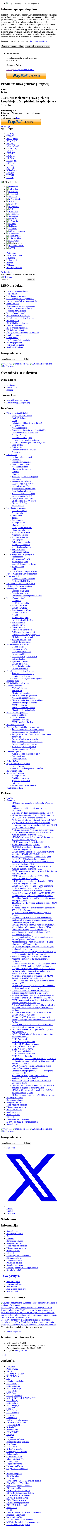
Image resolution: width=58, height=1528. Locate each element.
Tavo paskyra (10, 1276)
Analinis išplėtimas (20, 435)
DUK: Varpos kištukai (21, 1051)
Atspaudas (10, 1117)
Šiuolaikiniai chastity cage (23, 673)
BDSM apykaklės (19, 605)
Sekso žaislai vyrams (21, 464)
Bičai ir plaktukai (19, 715)
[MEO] (6, 277)
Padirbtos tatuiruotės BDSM (24, 785)
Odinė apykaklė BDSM (16, 1451)
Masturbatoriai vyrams (21, 469)
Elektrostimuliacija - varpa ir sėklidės (27, 700)
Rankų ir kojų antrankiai (22, 630)
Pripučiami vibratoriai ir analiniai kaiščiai (29, 430)
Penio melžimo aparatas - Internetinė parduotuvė (32, 895)
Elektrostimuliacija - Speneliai (24, 703)
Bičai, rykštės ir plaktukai (17, 328)
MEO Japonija (12, 1413)
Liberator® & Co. (19, 503)
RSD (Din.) (11, 170)
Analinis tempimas (14, 1473)
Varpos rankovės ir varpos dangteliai (21, 301)
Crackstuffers (17, 445)
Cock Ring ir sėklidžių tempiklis (20, 298)
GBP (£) (10, 158)
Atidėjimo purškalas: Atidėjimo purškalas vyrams (33, 830)
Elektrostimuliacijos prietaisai (24, 695)
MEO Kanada (12, 1410)
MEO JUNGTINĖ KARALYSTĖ (21, 1398)
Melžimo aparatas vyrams (17, 1420)
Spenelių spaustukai (20, 591)
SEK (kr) (10, 173)
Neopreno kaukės (19, 649)
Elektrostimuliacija (14, 325)
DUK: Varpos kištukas (16, 1500)
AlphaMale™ (12, 1430)
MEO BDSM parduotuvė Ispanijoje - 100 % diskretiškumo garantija (31, 848)
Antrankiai (16, 600)
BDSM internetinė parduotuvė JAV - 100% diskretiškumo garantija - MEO (30, 877)
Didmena (10, 265)
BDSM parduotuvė (14, 1097)
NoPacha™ (11, 1427)
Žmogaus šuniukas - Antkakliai (25, 739)
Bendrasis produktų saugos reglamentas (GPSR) (32, 813)
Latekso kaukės (18, 659)
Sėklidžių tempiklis (20, 561)
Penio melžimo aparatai (22, 457)
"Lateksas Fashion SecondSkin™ (26, 754)
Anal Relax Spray (19, 510)
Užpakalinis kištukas (15, 1439)
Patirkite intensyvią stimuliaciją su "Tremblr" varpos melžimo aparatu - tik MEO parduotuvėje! (34, 952)
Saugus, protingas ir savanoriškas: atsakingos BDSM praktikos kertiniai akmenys (34, 826)
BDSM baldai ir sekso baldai (18, 323)
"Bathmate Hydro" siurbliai (23, 578)
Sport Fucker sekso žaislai (23, 491)
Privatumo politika (14, 1109)
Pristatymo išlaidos (14, 1260)
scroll (3, 1355)
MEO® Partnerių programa (18, 1524)
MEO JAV (11, 1408)
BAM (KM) (11, 141)
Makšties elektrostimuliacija (23, 710)
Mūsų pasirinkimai (14, 255)
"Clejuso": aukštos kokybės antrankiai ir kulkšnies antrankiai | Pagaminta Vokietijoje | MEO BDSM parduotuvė (33, 1007)
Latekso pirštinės (19, 756)
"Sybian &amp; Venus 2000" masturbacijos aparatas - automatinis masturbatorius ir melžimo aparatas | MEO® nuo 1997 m (34, 1061)
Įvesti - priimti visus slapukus (37, 46)
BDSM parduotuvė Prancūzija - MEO (28, 842)
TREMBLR (11, 1447)
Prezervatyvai (17, 520)
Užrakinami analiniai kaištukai (25, 433)
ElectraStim (17, 690)
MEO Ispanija (12, 1393)
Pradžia (9, 798)
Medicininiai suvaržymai (22, 637)
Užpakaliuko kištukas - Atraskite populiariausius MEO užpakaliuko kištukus (32, 938)
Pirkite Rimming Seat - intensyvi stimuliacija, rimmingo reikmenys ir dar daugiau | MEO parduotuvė (31, 958)
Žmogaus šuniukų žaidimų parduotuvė (22, 333)
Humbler (15, 615)
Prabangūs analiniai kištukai (24, 450)
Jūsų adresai (11, 1286)
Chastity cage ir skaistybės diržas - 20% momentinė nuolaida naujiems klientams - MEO (33, 986)
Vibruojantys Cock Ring (22, 559)
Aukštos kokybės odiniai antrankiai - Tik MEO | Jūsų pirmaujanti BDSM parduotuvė (32, 977)
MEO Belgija (12, 1403)
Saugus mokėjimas (14, 1102)
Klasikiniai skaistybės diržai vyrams (27, 678)
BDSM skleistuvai (20, 613)
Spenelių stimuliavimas (16, 311)
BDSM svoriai (18, 566)
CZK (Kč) (10, 153)
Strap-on (15, 474)
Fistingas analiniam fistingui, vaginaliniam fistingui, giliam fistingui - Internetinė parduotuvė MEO (34, 926)
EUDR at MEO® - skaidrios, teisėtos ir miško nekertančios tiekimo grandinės (31, 1067)
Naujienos (10, 258)
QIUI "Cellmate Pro (15, 1459)
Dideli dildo (11, 1417)
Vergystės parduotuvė (15, 313)
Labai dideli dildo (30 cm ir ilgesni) (27, 423)
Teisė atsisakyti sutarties (16, 1105)
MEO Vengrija (12, 1405)
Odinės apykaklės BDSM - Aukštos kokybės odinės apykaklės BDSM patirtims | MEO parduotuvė (34, 965)
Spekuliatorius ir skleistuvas (23, 488)
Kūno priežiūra (18, 523)
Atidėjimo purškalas (14, 1381)
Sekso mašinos (18, 506)
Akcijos (9, 263)
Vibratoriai (16, 479)
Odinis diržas (12, 337)
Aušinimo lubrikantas (21, 532)
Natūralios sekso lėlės (21, 486)
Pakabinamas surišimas (21, 610)
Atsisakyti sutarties (14, 267)
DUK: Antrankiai (19, 1039)
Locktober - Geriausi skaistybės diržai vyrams (31, 891)
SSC (8, 1378)
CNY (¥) (10, 151)
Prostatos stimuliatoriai (21, 462)
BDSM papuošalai (14, 342)
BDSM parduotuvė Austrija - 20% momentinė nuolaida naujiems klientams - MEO (31, 833)
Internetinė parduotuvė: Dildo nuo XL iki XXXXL (33, 893)
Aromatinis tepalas (20, 535)
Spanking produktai (20, 720)
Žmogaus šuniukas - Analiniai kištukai (28, 729)
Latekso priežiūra (19, 759)
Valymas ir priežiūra (14, 1517)
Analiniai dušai (12, 320)
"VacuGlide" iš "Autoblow (17, 1483)
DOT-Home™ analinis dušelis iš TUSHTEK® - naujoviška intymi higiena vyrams (32, 1025)
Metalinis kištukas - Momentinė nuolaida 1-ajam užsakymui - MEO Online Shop (32, 943)
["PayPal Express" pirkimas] (26, 78)
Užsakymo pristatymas (16, 1107)
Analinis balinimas (20, 537)
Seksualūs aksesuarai (15, 345)
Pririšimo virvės (18, 625)
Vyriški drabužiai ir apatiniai (18, 340)
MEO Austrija (12, 1383)
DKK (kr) (10, 155)
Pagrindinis (11, 253)
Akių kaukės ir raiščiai (21, 651)
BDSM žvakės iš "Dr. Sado (23, 1015)
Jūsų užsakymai (13, 1281)
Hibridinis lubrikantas (21, 544)
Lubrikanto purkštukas (21, 542)
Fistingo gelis (17, 540)
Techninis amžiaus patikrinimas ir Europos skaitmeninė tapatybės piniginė (30, 1076)
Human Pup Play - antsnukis (24, 746)
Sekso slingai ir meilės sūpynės (25, 476)
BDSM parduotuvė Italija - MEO (26, 844)
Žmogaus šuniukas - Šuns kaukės (26, 732)
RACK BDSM (12, 1376)
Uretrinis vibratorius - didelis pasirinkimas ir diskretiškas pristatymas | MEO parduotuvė (30, 991)
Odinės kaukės (18, 647)
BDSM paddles (18, 717)
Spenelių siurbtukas (20, 593)
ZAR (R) (10, 177)
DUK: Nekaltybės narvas (22, 1049)
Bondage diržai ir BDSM (22, 620)
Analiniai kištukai (19, 428)
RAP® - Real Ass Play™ (23, 484)
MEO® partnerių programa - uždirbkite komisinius (33, 1095)
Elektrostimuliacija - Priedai (23, 707)
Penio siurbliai (12, 303)
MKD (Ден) (11, 160)
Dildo (14, 420)
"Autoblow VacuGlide (16, 1422)
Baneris (9, 1236)
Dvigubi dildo (18, 425)
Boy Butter (11, 1444)
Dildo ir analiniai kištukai (17, 291)
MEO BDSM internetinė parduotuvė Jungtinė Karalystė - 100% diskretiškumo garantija (31, 857)
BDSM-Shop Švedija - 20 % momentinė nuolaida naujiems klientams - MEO (33, 862)
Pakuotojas (16, 452)
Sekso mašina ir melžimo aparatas (20, 306)
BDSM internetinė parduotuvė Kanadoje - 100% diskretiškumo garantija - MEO (32, 882)
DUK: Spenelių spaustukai (23, 1054)
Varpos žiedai (17, 557)
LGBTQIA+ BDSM (15, 1374)
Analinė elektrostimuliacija (23, 698)
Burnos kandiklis (19, 654)
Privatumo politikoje (38, 41)
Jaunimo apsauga (13, 1112)
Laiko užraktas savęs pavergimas (26, 634)
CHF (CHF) (11, 148)
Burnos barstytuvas (20, 669)
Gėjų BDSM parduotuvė (17, 1468)
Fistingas (10, 1434)
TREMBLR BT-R (14, 1425)
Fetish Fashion (18, 766)
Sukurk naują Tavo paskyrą (18, 403)
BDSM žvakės (12, 1476)
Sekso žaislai (11, 294)
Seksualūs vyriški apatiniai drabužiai (27, 768)
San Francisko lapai (14, 347)
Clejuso (9, 1471)
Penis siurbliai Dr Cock (22, 581)
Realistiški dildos (19, 418)
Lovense (10, 1478)
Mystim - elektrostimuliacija (23, 693)
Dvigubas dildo (13, 1454)
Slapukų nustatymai (14, 1265)
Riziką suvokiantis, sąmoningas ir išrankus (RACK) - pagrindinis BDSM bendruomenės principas (34, 821)
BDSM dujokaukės (20, 664)
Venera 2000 (11, 1507)
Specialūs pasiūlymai (21, 780)
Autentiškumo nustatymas (17, 400)
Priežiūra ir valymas (20, 778)
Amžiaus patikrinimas (15, 1515)
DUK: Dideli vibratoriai (22, 1056)
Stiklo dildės (17, 447)
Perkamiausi (11, 260)
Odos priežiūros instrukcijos (24, 1046)
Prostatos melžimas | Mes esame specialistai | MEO (33, 995)
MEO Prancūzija (13, 1388)
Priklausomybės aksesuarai (23, 632)
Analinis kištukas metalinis (17, 1442)
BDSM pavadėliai (19, 608)
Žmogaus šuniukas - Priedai (23, 749)
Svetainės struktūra (14, 1270)
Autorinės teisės (13, 1114)
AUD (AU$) (12, 138)
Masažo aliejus (18, 525)
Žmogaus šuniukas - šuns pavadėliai (27, 741)
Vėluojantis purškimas (21, 547)
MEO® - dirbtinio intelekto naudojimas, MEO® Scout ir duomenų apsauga (32, 1091)
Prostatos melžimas (14, 1466)
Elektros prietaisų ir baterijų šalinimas (22, 1122)
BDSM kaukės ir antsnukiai (18, 315)
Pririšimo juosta (18, 622)
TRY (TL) (10, 175)
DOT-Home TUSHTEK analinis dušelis (23, 1481)
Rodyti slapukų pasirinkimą (12, 46)
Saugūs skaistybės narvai (22, 676)
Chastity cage (12, 1461)
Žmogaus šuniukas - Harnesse (24, 744)
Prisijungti (5, 127)
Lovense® (16, 459)
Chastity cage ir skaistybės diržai (20, 318)
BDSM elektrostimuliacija (23, 705)
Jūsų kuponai (12, 1291)
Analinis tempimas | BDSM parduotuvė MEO (31, 1012)
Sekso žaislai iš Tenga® (22, 496)
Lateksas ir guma (13, 335)
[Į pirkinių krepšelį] (1, 49)
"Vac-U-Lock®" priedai (22, 416)
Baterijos (15, 783)
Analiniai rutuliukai (20, 467)
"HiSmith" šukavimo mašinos (19, 308)
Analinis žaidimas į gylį (22, 437)
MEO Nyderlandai (14, 1395)
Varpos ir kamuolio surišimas (24, 564)
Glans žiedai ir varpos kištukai (24, 571)
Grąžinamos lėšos (13, 1284)
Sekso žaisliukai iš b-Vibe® (23, 493)
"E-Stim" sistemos (19, 688)
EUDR (9, 1510)
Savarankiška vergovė (21, 639)
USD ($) (10, 136)
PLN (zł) (10, 165)
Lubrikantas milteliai (20, 552)
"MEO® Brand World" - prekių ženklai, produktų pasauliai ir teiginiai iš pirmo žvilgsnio (33, 1086)
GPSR (9, 1371)
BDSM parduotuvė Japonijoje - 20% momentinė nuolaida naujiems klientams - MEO (32, 887)
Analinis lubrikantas (20, 513)
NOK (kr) (10, 163)
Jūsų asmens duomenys (16, 1289)
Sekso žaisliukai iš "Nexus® (24, 501)
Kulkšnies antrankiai (20, 603)
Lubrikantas (17, 515)
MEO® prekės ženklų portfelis (19, 1520)
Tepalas (15, 518)
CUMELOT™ (12, 1432)
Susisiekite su (7, 272)
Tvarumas (10, 1366)
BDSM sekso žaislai (15, 330)
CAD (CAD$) (12, 146)
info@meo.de (21, 1350)
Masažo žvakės (18, 549)
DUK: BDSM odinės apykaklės (25, 1044)
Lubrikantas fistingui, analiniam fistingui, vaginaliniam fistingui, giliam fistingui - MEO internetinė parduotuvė (31, 932)
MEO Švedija (12, 1400)
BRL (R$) (10, 143)
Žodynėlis (10, 801)
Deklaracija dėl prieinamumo (18, 1119)
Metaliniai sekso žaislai (21, 481)
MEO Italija (11, 1391)
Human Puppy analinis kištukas (25, 440)
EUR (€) (10, 134)
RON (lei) (10, 168)
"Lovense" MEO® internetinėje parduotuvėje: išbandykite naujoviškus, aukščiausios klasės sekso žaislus (33, 1019)
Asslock (15, 471)
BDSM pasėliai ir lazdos (22, 722)
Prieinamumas (12, 1369)
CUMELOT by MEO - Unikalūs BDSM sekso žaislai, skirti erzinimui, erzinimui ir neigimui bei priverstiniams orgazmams (32, 919)
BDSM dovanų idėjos (21, 642)
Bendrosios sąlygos (14, 1100)
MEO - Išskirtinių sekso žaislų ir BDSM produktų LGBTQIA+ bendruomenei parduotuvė (33, 816)
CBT (14, 569)
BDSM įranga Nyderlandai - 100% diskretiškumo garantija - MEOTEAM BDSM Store (33, 853)
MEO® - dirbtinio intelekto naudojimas (23, 1522)
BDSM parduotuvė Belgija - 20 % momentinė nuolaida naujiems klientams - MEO (31, 867)
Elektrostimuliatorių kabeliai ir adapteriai (23, 1512)
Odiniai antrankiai (14, 1456)
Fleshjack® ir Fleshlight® (23, 498)
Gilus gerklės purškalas (22, 527)
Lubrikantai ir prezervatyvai (18, 296)
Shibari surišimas (19, 627)
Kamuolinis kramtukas (21, 666)
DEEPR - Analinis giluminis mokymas (28, 442)
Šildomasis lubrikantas (21, 530)
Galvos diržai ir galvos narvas (24, 656)
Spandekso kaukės (20, 661)
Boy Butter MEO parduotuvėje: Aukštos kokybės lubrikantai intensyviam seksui (33, 948)
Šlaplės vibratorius (14, 1464)
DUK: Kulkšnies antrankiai (23, 1041)
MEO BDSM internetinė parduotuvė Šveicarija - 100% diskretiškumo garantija (32, 838)
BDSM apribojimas (20, 617)
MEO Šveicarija (13, 1386)
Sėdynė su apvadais (14, 1449)
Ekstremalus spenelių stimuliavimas (27, 596)
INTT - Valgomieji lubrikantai (19, 1485)
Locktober (10, 1415)
